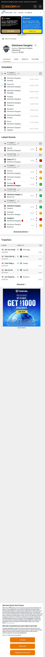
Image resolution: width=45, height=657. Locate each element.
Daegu (25, 263)
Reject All (22, 646)
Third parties (10, 623)
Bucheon (26, 277)
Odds (16, 59)
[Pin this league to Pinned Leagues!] (18, 74)
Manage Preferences (22, 652)
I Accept (23, 640)
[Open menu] (40, 7)
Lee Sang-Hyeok (11, 277)
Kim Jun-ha (8, 270)
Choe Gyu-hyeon (11, 256)
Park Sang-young (11, 263)
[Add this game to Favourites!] (2, 79)
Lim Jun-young (10, 250)
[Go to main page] (13, 6)
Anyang (25, 256)
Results (25, 59)
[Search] (35, 7)
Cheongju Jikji (28, 250)
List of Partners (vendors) (11, 635)
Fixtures (35, 59)
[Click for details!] (21, 79)
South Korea (10, 39)
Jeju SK (25, 270)
